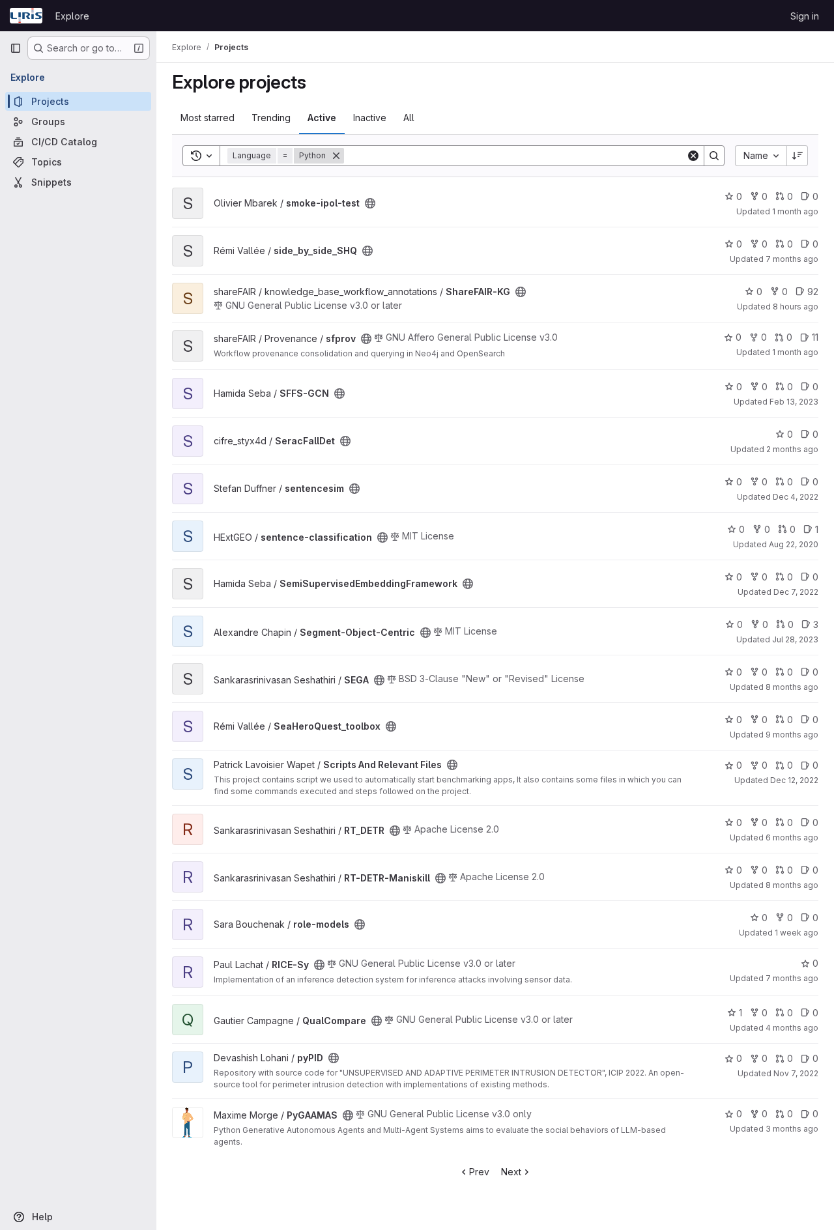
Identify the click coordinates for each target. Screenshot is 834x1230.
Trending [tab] (271, 117)
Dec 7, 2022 (795, 592)
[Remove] (336, 156)
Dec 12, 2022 (794, 780)
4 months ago (792, 1028)
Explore (72, 15)
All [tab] (408, 117)
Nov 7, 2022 (795, 1073)
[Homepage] (26, 15)
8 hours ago (795, 306)
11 (815, 337)
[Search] (714, 155)
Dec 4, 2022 (795, 497)
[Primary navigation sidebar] (15, 48)
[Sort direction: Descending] (797, 155)
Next (511, 1171)
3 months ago (792, 1129)
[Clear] (693, 156)
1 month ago (795, 211)
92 (812, 291)
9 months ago (792, 734)
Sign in (804, 15)
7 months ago (792, 259)
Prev (479, 1171)
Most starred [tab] (207, 117)
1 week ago (796, 932)
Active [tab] (322, 117)
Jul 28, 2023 (795, 639)
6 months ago (792, 837)
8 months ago (792, 687)
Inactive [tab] (369, 117)
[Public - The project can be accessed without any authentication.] (370, 203)
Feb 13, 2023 (793, 402)
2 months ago (792, 449)
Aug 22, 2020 (793, 544)
